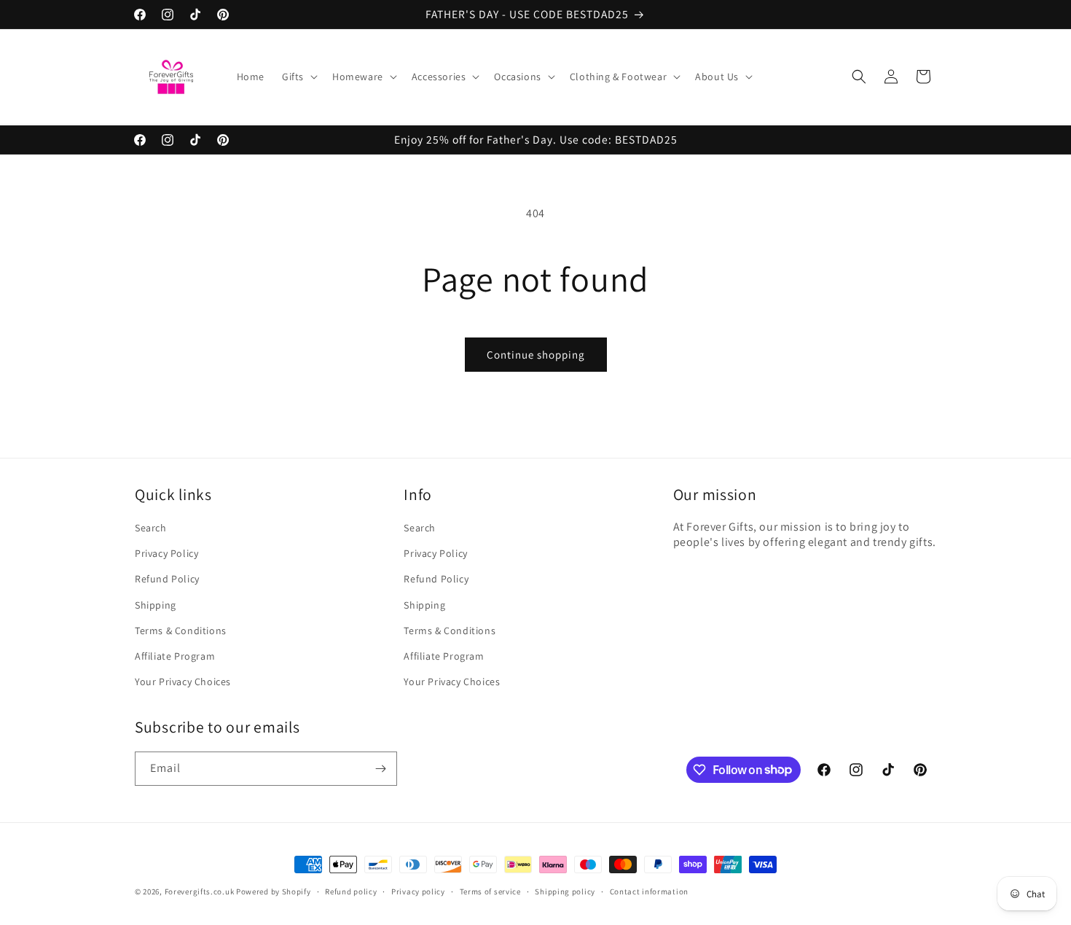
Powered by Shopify (273, 891)
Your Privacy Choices (183, 681)
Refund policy (351, 891)
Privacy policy (418, 891)
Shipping (155, 605)
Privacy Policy (166, 554)
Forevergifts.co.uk (200, 891)
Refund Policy (167, 579)
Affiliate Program (175, 656)
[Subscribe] (380, 769)
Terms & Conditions (181, 630)
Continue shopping (536, 355)
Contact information (649, 891)
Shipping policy (565, 891)
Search (151, 527)
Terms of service (490, 891)
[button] (298, 76)
